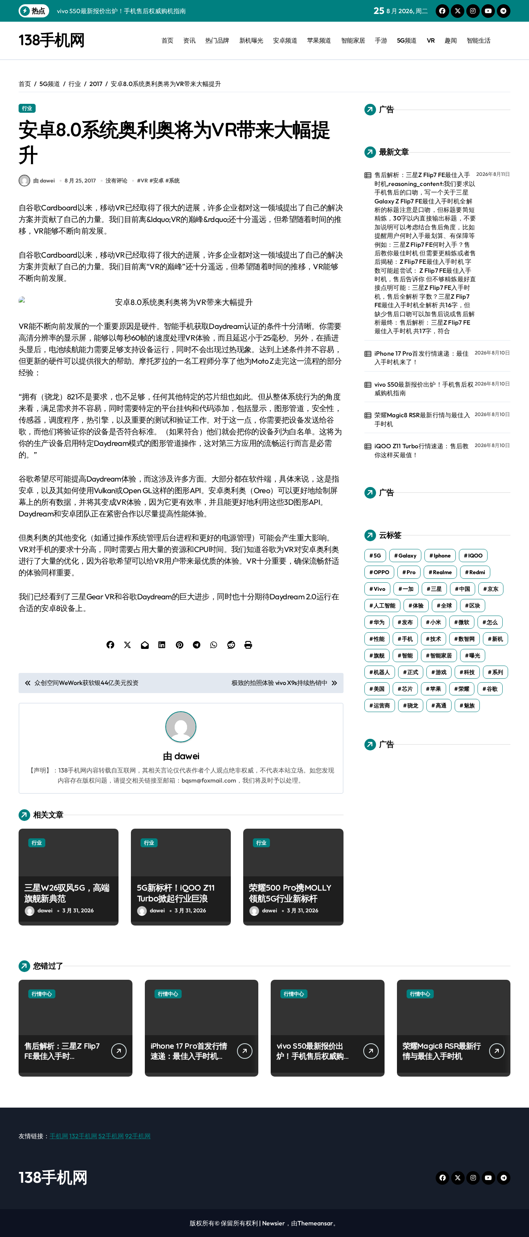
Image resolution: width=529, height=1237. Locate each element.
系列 (497, 672)
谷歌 (492, 688)
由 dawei (44, 180)
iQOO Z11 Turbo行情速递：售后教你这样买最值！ (421, 450)
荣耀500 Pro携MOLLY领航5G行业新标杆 (290, 893)
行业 (27, 108)
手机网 (59, 1136)
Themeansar (315, 1223)
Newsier (273, 1223)
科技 (469, 672)
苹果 (435, 688)
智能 (407, 655)
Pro (411, 572)
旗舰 (379, 655)
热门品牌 (217, 40)
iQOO (475, 555)
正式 (412, 672)
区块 (474, 605)
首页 (167, 40)
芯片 (407, 688)
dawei (186, 756)
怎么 (492, 622)
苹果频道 (319, 40)
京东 (493, 588)
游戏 (441, 672)
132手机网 (83, 1136)
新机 (497, 638)
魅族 (469, 705)
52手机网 (111, 1136)
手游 (381, 40)
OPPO (381, 572)
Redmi (477, 572)
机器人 (382, 672)
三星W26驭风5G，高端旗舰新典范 (67, 893)
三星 (436, 588)
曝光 (474, 655)
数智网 (467, 638)
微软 (464, 622)
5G (377, 555)
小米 (435, 622)
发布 (407, 622)
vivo (379, 588)
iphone (442, 555)
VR (431, 40)
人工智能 (384, 605)
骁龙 (412, 705)
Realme (442, 572)
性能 (379, 638)
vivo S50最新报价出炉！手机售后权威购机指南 (424, 388)
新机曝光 (251, 40)
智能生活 (479, 40)
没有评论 (116, 180)
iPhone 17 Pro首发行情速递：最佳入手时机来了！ (421, 357)
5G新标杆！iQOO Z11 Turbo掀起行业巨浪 (176, 893)
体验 (418, 605)
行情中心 (42, 994)
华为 (379, 622)
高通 (441, 705)
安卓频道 (285, 40)
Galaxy (407, 555)
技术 (435, 638)
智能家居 (353, 40)
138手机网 (51, 39)
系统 (174, 180)
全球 (446, 605)
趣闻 (451, 40)
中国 (464, 588)
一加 (408, 588)
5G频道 (407, 40)
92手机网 (138, 1136)
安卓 (158, 180)
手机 (407, 638)
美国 (379, 688)
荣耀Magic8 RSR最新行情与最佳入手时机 (422, 419)
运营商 (382, 705)
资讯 (189, 40)
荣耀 (464, 688)
